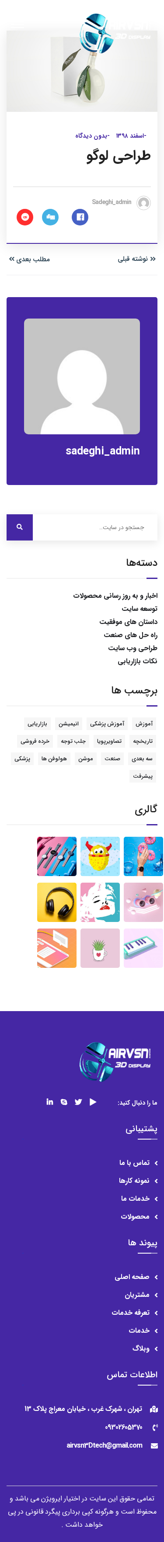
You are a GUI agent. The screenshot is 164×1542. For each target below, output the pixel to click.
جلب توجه (73, 741)
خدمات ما (135, 1198)
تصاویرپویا (109, 741)
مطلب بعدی (33, 259)
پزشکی (22, 758)
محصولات (135, 1216)
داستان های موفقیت (128, 622)
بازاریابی (37, 723)
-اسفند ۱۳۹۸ (131, 136)
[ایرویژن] (114, 33)
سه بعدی (142, 758)
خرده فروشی (35, 741)
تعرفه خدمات (131, 1312)
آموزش (144, 723)
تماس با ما (134, 1162)
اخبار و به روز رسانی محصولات (115, 595)
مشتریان (137, 1294)
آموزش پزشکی (107, 723)
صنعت (112, 758)
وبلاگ (141, 1348)
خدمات (139, 1330)
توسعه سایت (139, 608)
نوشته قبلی (133, 259)
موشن (85, 758)
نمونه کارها (134, 1180)
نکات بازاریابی (137, 661)
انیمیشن (69, 723)
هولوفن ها (54, 758)
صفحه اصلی (132, 1277)
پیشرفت (143, 776)
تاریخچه (143, 741)
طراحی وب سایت (132, 648)
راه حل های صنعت (130, 635)
